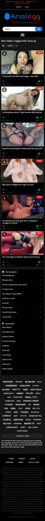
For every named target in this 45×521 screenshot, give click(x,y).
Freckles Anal (22, 289)
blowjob (30, 382)
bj (30, 405)
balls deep (33, 427)
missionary (21, 405)
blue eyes (35, 412)
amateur (18, 420)
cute (28, 420)
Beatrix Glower (22, 337)
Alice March (22, 327)
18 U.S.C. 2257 (33, 462)
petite (23, 416)
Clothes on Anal (22, 298)
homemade (11, 386)
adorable (37, 420)
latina (35, 386)
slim (27, 408)
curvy (23, 427)
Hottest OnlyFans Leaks (16, 1)
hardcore (25, 386)
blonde (6, 389)
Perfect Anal (22, 308)
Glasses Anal (22, 280)
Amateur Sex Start (23, 3)
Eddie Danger (22, 369)
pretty (16, 389)
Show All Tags (22, 436)
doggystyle (35, 416)
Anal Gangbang (22, 275)
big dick (7, 424)
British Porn (32, 1)
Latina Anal (22, 317)
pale (39, 382)
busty (38, 393)
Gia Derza (22, 364)
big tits (36, 408)
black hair (17, 397)
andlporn (22, 346)
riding (36, 405)
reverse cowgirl (31, 401)
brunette (29, 423)
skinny (20, 393)
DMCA (21, 462)
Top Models (9, 324)
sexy (16, 416)
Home (11, 459)
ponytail (22, 303)
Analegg (20, 517)
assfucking (22, 431)
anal (13, 408)
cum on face (12, 427)
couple (7, 420)
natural (19, 382)
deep (16, 412)
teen (25, 389)
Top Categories (11, 272)
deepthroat (36, 390)
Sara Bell (22, 350)
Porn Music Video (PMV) (22, 294)
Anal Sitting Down (22, 312)
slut (21, 408)
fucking (9, 405)
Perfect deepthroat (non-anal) (22, 285)
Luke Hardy (22, 355)
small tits (31, 397)
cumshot (6, 416)
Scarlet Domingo (22, 341)
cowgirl (24, 412)
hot (39, 424)
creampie (17, 424)
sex (6, 408)
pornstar (9, 401)
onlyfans (8, 382)
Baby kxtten (22, 360)
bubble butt (9, 393)
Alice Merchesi (22, 332)
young (8, 412)
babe (19, 401)
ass (9, 397)
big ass (29, 393)
